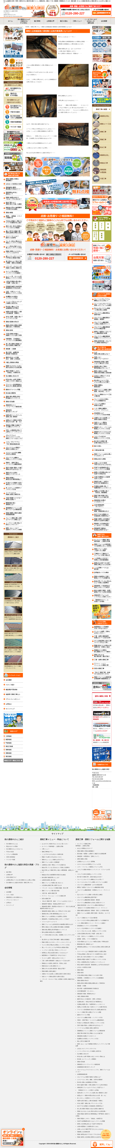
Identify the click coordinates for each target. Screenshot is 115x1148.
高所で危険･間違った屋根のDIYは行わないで (90, 1025)
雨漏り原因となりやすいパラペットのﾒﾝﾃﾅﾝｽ (14, 252)
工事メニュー (77, 21)
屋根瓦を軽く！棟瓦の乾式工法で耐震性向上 (101, 482)
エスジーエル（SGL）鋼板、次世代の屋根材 (89, 1079)
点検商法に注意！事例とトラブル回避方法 (54, 865)
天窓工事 (103, 178)
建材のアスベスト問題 (13, 389)
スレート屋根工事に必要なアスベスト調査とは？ (14, 518)
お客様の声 (50, 21)
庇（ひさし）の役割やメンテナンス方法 (14, 488)
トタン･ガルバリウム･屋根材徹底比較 (13, 443)
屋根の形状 (9, 330)
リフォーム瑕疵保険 (12, 854)
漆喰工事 (103, 132)
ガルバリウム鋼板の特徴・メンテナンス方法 (89, 1017)
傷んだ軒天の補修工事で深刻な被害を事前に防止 (14, 231)
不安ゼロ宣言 (10, 851)
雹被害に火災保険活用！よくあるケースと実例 (102, 524)
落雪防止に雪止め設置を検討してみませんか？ (55, 952)
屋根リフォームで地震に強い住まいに (52, 882)
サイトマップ (10, 709)
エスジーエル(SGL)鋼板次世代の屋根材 (13, 453)
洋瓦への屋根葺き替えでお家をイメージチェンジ (14, 431)
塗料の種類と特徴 (101, 696)
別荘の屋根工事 (99, 668)
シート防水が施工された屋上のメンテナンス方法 (14, 247)
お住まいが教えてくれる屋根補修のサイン (102, 376)
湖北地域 (8, 756)
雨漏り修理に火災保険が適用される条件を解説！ (102, 519)
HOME (27, 26)
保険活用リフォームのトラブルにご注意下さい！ (91, 1087)
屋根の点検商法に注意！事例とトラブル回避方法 (102, 577)
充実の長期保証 (10, 857)
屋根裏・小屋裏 (11, 349)
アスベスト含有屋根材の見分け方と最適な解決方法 (91, 1009)
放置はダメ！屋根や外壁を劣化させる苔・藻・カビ (91, 1095)
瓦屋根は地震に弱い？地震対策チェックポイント (102, 487)
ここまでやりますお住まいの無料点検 (91, 21)
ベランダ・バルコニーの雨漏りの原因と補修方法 (14, 267)
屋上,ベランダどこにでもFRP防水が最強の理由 (14, 257)
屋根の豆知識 (10, 401)
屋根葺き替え (104, 116)
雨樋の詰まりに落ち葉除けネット (51, 966)
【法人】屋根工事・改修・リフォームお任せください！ (57, 901)
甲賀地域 (8, 743)
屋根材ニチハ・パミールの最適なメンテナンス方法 (102, 427)
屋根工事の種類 (101, 109)
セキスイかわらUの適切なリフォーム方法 (89, 864)
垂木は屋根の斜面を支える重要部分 (52, 932)
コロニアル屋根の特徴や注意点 (100, 404)
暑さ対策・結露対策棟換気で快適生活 (88, 988)
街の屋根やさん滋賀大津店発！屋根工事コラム (19, 882)
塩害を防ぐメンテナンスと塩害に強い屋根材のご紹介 (92, 1092)
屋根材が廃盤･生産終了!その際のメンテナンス (13, 425)
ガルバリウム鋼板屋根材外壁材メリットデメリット (102, 337)
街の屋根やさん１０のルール (14, 849)
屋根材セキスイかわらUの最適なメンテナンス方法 (102, 432)
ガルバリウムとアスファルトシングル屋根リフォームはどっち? (14, 436)
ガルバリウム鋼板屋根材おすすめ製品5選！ (102, 327)
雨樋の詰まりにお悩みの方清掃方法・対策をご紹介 (102, 646)
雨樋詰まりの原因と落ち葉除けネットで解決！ (102, 650)
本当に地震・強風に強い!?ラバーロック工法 (89, 1103)
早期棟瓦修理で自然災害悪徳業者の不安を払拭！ (14, 287)
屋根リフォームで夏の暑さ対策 (50, 890)
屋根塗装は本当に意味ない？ (11, 193)
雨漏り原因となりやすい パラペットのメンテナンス (56, 942)
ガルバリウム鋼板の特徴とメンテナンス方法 (14, 458)
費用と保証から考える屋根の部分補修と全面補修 (55, 927)
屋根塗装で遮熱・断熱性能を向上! (101, 510)
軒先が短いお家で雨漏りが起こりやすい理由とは (14, 380)
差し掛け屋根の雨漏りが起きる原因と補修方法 (14, 344)
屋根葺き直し (104, 155)
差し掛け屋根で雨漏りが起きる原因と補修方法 (90, 1108)
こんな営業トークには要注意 (101, 568)
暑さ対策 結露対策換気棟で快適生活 (12, 353)
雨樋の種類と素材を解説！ (49, 971)
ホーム (10, 21)
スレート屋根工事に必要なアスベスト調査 (89, 1012)
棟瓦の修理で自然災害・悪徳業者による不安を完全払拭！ (93, 964)
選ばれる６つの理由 (12, 846)
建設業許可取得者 (11, 689)
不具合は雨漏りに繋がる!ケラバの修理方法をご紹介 (92, 954)
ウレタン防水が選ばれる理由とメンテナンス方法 (14, 242)
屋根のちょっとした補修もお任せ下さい (53, 859)
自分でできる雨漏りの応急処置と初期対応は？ (102, 515)
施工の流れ (64, 21)
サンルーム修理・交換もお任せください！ (102, 632)
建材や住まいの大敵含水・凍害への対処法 (13, 358)
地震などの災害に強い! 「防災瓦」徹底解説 (101, 491)
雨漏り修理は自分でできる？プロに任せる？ (14, 198)
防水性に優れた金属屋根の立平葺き (87, 1082)
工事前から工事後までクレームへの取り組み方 (102, 554)
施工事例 (37, 21)
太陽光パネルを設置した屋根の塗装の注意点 (102, 418)
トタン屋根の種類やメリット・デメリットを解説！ (91, 923)
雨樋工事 (103, 139)
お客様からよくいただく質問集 (86, 861)
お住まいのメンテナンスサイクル (86, 1048)
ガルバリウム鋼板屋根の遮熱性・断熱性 (102, 318)
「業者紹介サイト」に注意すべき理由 (101, 600)
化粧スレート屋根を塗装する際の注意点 (100, 423)
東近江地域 (9, 746)
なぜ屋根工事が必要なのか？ (102, 353)
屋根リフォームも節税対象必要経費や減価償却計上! (102, 677)
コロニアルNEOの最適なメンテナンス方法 (102, 437)
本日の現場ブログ (11, 877)
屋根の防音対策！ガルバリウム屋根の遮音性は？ (102, 341)
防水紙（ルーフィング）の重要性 (86, 1059)
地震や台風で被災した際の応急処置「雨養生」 (14, 312)
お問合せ (9, 704)
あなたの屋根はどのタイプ (84, 848)
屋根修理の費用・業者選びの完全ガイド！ (14, 188)
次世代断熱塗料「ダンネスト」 (99, 505)
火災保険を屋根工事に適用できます (52, 885)
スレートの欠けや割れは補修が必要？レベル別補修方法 (93, 920)
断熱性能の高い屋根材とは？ (11, 503)
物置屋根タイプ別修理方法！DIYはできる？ (101, 627)
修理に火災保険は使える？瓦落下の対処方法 (102, 473)
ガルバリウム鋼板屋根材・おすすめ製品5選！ (90, 884)
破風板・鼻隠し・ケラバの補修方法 (87, 939)
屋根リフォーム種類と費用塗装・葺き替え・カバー (102, 390)
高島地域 (8, 753)
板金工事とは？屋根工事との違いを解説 (14, 203)
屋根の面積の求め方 (12, 321)
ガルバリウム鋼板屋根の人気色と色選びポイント (91, 902)
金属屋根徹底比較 (82, 1074)
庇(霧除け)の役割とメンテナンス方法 (12, 297)
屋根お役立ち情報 (100, 459)
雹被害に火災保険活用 (83, 1131)
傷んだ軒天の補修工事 (83, 1041)
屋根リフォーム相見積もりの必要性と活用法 (54, 916)
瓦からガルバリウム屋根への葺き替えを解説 (102, 309)
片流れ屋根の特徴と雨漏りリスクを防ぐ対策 (14, 334)
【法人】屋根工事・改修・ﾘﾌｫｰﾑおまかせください (102, 673)
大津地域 (8, 736)
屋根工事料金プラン (47, 851)
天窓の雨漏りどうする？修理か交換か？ (14, 498)
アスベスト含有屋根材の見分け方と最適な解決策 (14, 385)
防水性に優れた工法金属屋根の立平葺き (12, 307)
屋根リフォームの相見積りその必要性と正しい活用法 (102, 545)
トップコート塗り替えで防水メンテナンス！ (14, 523)
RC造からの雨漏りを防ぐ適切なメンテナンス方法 (14, 483)
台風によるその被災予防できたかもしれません (102, 463)
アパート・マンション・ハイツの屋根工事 (54, 896)
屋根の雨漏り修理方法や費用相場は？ (14, 478)
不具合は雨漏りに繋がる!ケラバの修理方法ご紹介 (14, 221)
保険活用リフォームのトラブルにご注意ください (102, 595)
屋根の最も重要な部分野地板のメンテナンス (13, 397)
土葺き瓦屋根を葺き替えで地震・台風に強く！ (14, 282)
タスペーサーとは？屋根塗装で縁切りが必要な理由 (91, 951)
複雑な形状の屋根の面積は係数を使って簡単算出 (91, 983)
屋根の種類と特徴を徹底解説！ (12, 179)
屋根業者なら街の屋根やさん (14, 897)
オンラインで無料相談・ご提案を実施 (52, 846)
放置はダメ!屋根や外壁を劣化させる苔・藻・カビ (14, 420)
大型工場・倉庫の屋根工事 (49, 893)
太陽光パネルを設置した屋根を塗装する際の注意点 (56, 974)
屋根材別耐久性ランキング (11, 410)
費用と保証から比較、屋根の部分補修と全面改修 (102, 371)
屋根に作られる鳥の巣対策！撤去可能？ (102, 655)
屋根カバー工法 (105, 124)
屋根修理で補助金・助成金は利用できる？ (101, 529)
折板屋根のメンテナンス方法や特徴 (87, 925)
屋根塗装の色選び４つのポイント (100, 501)
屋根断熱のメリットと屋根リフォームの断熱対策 (14, 508)
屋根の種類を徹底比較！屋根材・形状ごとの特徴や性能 (93, 910)
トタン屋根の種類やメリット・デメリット (101, 409)
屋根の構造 (9, 212)
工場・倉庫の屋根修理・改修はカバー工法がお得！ (102, 636)
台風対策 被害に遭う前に (49, 880)
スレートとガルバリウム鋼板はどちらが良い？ (102, 299)
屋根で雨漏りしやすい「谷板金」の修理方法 (13, 371)
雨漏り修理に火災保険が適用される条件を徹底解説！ (92, 1137)
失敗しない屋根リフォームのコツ (101, 357)
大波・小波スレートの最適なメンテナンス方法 (14, 292)
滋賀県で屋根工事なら (13, 694)
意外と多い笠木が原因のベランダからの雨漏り (14, 226)
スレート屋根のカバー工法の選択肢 (102, 395)
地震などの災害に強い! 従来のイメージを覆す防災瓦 (92, 1007)
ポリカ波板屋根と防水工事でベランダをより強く (102, 641)
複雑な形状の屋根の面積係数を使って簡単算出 (14, 326)
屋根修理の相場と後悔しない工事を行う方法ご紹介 (56, 911)
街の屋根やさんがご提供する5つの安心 (24, 21)
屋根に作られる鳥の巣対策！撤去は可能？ (54, 968)
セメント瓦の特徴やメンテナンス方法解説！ (14, 272)
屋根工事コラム (35, 26)
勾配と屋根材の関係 (12, 362)
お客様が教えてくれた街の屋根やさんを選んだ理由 (20, 880)
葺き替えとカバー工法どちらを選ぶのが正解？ (102, 381)
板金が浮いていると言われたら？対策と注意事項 (102, 581)
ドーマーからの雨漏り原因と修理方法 (13, 493)
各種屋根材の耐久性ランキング (86, 1067)
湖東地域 (8, 749)
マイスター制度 (10, 859)
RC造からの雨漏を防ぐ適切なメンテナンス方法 (90, 1022)
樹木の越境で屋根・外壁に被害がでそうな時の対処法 (102, 591)
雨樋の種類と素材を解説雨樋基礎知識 (14, 513)
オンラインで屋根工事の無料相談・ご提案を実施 (102, 540)
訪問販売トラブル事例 (101, 572)
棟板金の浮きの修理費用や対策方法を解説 (14, 208)
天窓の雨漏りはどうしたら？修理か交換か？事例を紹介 (93, 941)
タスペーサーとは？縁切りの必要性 (12, 236)
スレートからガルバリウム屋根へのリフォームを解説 (102, 304)
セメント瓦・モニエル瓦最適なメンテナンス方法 (14, 277)
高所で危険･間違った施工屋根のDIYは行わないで (14, 468)
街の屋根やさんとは (12, 843)
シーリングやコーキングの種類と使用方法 (14, 302)
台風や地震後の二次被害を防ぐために (102, 477)
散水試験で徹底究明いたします (50, 877)
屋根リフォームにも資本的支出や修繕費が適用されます (57, 924)
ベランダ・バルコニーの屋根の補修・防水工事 (55, 888)
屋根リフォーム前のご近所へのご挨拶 (100, 549)
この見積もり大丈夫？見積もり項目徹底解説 (101, 559)
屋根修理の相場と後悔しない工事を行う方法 (101, 362)
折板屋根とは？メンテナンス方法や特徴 (102, 413)
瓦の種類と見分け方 (12, 376)
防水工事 (103, 147)
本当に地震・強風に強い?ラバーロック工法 (14, 317)
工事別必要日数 (99, 450)
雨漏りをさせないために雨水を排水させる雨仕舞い (91, 1111)
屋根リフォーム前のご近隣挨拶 (50, 862)
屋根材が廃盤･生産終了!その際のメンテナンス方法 (91, 959)
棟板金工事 (104, 163)
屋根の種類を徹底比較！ (98, 385)
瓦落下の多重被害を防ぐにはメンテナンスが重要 (102, 468)
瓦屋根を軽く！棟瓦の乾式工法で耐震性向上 (89, 1001)
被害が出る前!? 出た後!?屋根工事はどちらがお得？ (102, 563)
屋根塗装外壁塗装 (103, 171)
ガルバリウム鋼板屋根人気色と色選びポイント (102, 323)
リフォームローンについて (49, 921)
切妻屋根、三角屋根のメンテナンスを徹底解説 (14, 339)
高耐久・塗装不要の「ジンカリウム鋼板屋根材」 (91, 1020)
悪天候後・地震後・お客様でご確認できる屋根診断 (91, 853)
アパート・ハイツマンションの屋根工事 (101, 664)
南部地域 (8, 739)
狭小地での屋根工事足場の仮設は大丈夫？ (101, 441)
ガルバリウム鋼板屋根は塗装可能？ (102, 313)
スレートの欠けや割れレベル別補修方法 (101, 399)
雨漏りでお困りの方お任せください (52, 857)
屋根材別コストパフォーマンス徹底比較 (14, 405)
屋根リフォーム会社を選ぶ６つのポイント (102, 454)
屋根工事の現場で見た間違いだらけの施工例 (101, 496)
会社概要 (104, 21)
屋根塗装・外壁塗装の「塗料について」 (88, 856)
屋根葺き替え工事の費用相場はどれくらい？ (102, 367)
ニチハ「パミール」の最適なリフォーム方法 (89, 867)
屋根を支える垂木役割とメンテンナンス (13, 473)
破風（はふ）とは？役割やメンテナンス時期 (14, 528)
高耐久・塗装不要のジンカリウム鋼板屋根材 (14, 463)
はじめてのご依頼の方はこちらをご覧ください (55, 843)
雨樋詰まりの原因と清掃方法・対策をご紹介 (54, 963)
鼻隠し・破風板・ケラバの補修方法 (14, 216)
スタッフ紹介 (10, 684)
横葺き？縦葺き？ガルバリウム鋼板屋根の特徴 (102, 332)
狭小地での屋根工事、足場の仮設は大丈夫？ (89, 877)
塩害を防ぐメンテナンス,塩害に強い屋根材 (14, 415)
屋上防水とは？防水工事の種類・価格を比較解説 (14, 262)
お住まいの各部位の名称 (14, 184)
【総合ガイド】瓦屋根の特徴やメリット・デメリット (92, 908)
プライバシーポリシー (13, 699)
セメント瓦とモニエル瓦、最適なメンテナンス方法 (91, 931)
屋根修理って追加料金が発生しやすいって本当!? (102, 586)
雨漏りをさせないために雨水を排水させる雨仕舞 (14, 366)
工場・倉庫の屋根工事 (101, 659)
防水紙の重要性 (11, 393)
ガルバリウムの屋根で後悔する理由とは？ (13, 448)
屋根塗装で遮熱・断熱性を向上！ (86, 993)
